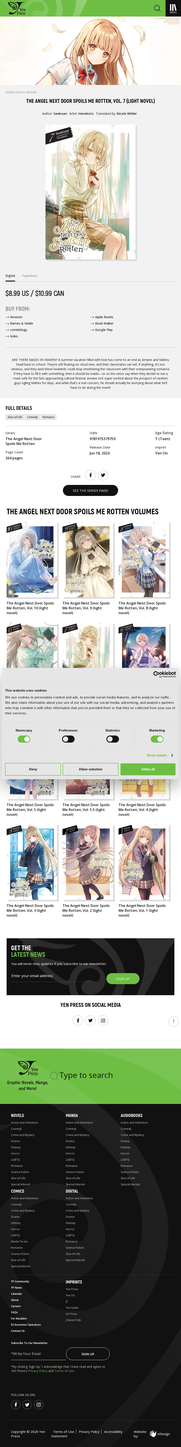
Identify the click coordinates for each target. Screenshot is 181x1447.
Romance (48, 417)
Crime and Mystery (22, 1135)
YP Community (20, 1281)
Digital (72, 1191)
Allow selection (90, 769)
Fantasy (16, 1147)
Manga (72, 1115)
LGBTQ (15, 1160)
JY (67, 1301)
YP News (16, 1287)
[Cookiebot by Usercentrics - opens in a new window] (156, 674)
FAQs (14, 1312)
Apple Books (104, 317)
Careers (16, 1306)
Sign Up (87, 1354)
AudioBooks (131, 1115)
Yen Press (72, 1289)
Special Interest (20, 1184)
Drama (15, 1141)
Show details (157, 755)
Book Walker (104, 323)
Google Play (104, 330)
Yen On (70, 1295)
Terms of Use (64, 1371)
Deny (33, 769)
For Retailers (19, 1318)
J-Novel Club (73, 1320)
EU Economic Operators (26, 1325)
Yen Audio (72, 1308)
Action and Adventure (24, 1122)
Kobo (14, 336)
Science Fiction (20, 1172)
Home (10, 92)
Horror (15, 1153)
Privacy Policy (38, 1371)
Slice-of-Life (15, 417)
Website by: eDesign (152, 1433)
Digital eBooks (26, 92)
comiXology (18, 330)
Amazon (16, 317)
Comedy (32, 417)
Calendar (16, 1294)
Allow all (148, 769)
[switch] (68, 739)
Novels (17, 1115)
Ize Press (71, 1314)
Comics (17, 1191)
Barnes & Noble (21, 323)
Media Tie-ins (19, 1241)
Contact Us (18, 1331)
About (15, 1300)
